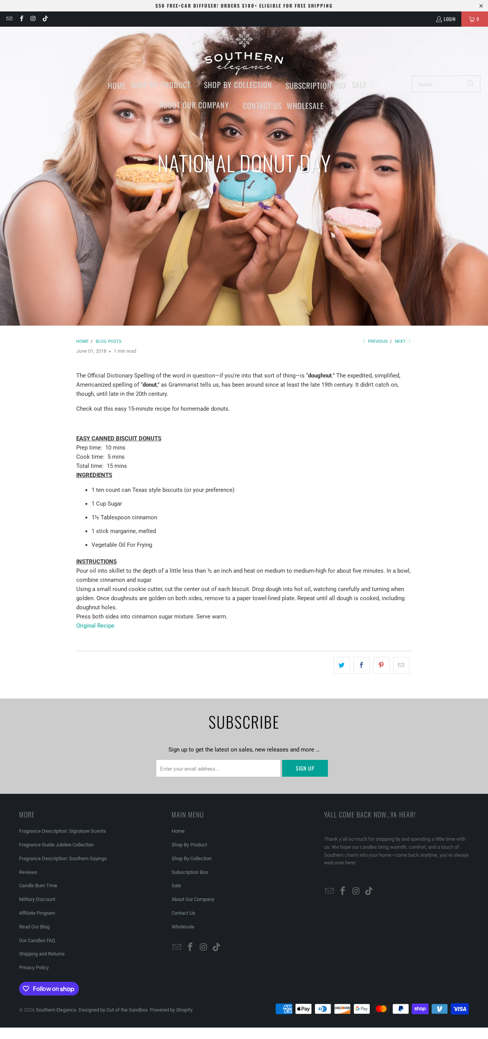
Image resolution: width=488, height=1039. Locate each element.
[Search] (470, 83)
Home (178, 831)
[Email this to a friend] (401, 665)
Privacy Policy (34, 967)
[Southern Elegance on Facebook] (21, 19)
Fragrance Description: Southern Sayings (63, 858)
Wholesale (183, 927)
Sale (176, 885)
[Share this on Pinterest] (381, 665)
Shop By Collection (192, 858)
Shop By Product (189, 845)
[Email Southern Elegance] (9, 19)
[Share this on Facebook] (361, 665)
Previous (377, 341)
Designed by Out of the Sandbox (113, 1010)
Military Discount (37, 899)
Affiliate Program (37, 913)
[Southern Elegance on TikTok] (45, 19)
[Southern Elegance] (244, 53)
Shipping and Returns (42, 954)
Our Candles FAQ (37, 940)
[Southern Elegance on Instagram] (33, 19)
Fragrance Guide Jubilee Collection (56, 845)
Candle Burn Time (38, 885)
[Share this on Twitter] (342, 665)
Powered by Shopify (171, 1010)
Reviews (28, 872)
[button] (165, 85)
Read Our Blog (34, 927)
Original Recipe (95, 625)
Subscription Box (190, 872)
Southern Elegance (56, 1010)
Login (450, 19)
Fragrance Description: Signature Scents (62, 831)
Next (401, 341)
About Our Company (193, 899)
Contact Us (183, 913)
